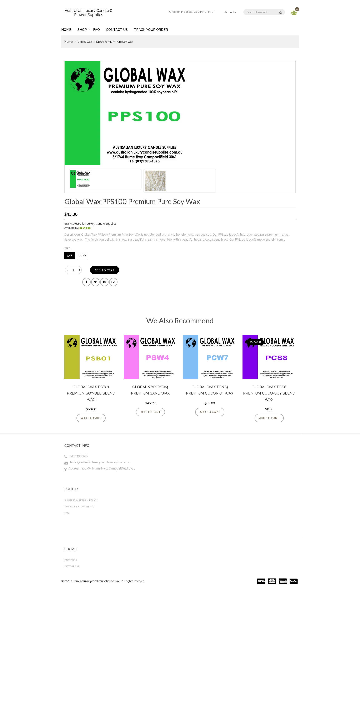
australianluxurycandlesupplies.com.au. (96, 581)
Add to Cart (91, 418)
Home (68, 41)
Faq (66, 512)
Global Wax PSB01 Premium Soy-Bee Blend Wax (91, 393)
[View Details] (110, 418)
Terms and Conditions (79, 506)
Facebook (70, 560)
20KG (82, 255)
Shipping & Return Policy (81, 500)
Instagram (71, 566)
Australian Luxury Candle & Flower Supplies (88, 12)
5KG (69, 255)
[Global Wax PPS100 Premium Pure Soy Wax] (105, 179)
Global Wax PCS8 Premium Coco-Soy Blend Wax (269, 393)
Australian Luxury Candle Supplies (94, 223)
